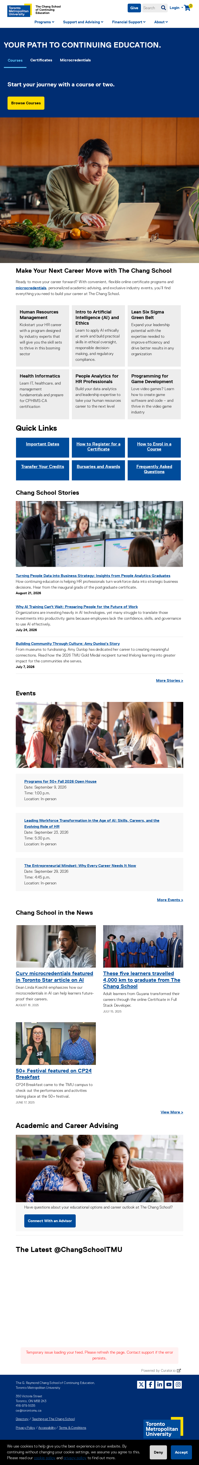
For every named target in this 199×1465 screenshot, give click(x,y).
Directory (22, 1419)
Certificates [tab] (41, 60)
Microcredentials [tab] (75, 60)
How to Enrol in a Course (154, 446)
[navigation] (99, 22)
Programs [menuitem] (42, 22)
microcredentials (31, 288)
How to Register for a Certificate (98, 446)
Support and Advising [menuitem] (81, 22)
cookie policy (45, 1458)
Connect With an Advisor (50, 1220)
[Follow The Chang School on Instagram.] (178, 1384)
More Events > (170, 899)
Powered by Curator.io (158, 1371)
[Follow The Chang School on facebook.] (150, 1384)
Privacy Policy (25, 1428)
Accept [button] (181, 1452)
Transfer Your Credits (42, 466)
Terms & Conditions (72, 1428)
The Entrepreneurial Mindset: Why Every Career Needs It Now (80, 865)
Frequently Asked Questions (154, 469)
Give (134, 8)
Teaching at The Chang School (53, 1419)
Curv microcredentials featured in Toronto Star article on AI (54, 976)
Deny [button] (158, 1452)
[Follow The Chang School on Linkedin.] (159, 1384)
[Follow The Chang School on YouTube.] (169, 1384)
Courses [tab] (15, 60)
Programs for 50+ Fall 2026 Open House (60, 781)
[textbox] (155, 8)
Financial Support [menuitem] (127, 22)
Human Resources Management (39, 314)
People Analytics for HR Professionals (97, 378)
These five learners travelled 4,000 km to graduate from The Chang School (141, 979)
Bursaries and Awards (98, 466)
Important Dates (42, 444)
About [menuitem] (159, 22)
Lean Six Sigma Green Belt (147, 314)
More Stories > (169, 680)
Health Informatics (40, 376)
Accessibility (47, 1428)
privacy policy (75, 1458)
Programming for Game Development (152, 378)
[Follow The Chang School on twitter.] (141, 1384)
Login (175, 7)
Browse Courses (26, 103)
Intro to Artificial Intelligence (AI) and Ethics (97, 317)
